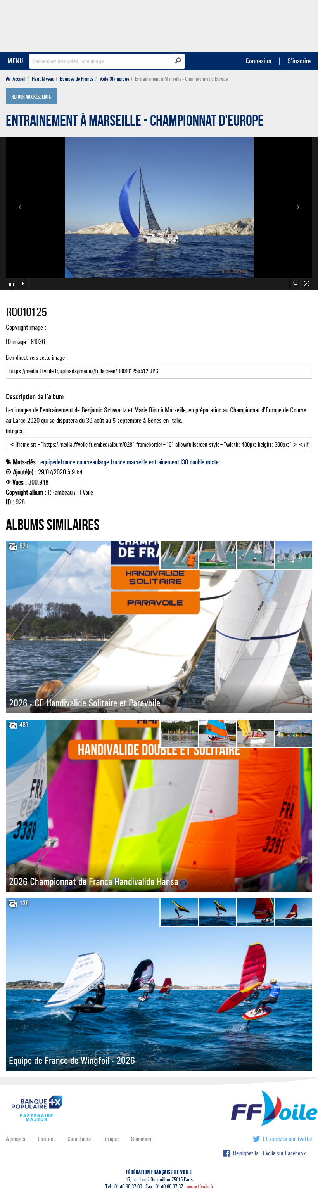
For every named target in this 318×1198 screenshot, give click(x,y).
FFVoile (263, 24)
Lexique (111, 1139)
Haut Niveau (43, 79)
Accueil (18, 79)
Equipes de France (76, 79)
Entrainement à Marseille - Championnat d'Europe (135, 122)
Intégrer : (16, 431)
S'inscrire (299, 60)
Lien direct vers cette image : (37, 357)
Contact (46, 1139)
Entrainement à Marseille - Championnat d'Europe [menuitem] (181, 79)
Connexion (258, 60)
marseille (137, 462)
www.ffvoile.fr (200, 1186)
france (118, 462)
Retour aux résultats (31, 97)
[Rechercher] (178, 60)
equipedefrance (57, 462)
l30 (184, 462)
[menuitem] (17, 79)
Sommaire (141, 1139)
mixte (212, 462)
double (197, 462)
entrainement (164, 462)
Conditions (79, 1139)
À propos (15, 1139)
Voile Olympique (114, 79)
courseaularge (93, 462)
